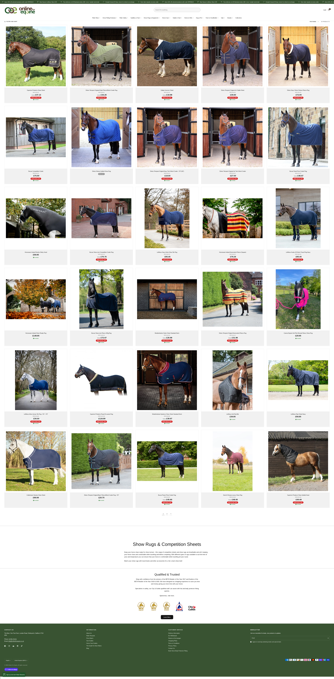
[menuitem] (96, 18)
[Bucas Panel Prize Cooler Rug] (298, 137)
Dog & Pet (199, 18)
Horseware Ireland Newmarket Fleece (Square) (232, 252)
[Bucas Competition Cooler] (36, 137)
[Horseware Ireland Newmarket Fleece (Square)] (232, 218)
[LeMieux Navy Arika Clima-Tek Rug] (167, 218)
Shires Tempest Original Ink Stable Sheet (232, 90)
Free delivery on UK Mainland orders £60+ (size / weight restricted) (78, 2)
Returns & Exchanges (174, 638)
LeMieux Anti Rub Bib (232, 414)
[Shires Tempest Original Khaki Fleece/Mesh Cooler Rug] (101, 56)
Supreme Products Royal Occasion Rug (101, 414)
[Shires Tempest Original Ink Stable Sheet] (232, 56)
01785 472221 (13, 639)
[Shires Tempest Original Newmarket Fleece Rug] (232, 299)
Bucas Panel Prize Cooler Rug (298, 171)
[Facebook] (6, 646)
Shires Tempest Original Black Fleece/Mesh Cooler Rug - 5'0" (101, 495)
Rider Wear (95, 18)
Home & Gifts (188, 18)
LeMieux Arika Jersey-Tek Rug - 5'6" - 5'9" (36, 414)
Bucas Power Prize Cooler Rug (167, 495)
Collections (238, 18)
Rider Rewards (90, 635)
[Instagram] (10, 646)
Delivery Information (174, 633)
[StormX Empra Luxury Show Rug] (232, 461)
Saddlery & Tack (135, 18)
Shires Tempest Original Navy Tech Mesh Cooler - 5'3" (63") (167, 171)
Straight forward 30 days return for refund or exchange (116, 2)
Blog (87, 648)
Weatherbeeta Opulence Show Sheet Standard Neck (167, 414)
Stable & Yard (176, 18)
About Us (89, 633)
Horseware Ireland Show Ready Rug (35, 333)
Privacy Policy (172, 646)
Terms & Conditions (173, 643)
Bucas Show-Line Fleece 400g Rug (101, 333)
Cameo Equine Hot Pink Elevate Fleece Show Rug (298, 333)
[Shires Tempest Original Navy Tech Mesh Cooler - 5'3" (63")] (167, 137)
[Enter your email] (328, 638)
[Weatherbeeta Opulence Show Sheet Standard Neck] (167, 380)
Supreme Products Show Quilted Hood (298, 495)
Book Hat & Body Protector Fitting (177, 651)
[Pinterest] (19, 646)
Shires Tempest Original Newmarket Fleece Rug (232, 333)
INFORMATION (91, 629)
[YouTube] (15, 646)
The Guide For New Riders (94, 646)
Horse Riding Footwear (109, 18)
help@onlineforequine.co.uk (16, 641)
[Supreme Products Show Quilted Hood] (298, 461)
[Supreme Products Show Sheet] (36, 56)
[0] (328, 10)
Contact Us (171, 648)
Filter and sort (11, 21)
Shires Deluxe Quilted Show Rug (101, 171)
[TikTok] (23, 646)
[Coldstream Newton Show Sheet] (36, 461)
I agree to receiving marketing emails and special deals (266, 642)
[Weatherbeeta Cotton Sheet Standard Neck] (167, 299)
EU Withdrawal (172, 635)
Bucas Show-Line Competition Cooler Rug (101, 252)
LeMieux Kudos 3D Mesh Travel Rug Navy (298, 252)
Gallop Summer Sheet (167, 90)
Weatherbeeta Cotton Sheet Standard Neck (167, 333)
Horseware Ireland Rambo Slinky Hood (36, 252)
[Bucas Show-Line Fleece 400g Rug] (101, 299)
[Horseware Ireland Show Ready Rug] (36, 299)
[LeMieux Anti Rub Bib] (232, 380)
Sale (222, 18)
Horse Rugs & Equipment (151, 18)
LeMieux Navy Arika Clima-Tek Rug (167, 252)
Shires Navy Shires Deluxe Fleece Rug (298, 90)
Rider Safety (123, 18)
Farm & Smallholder (211, 18)
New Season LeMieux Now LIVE (45, 2)
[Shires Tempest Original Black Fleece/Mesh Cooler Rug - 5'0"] (101, 461)
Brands (229, 18)
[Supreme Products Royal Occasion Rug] (101, 380)
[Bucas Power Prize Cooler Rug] (167, 461)
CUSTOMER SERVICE (175, 629)
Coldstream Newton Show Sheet (36, 495)
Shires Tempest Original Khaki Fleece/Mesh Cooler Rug (101, 90)
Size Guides (89, 640)
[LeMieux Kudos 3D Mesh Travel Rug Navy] (298, 218)
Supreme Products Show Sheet (36, 90)
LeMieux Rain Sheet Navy (298, 414)
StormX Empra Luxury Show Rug (232, 495)
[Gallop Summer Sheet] (167, 56)
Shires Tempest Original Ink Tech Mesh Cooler (232, 171)
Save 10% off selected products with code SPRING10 (176, 2)
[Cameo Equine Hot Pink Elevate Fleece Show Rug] (298, 299)
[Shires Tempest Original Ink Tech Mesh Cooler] (232, 137)
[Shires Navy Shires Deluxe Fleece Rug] (298, 56)
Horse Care (165, 18)
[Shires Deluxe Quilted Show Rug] (101, 137)
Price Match (89, 638)
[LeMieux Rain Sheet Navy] (298, 380)
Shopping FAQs (172, 640)
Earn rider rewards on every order (146, 2)
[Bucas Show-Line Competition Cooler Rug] (101, 218)
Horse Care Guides (91, 643)
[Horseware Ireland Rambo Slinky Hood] (36, 218)
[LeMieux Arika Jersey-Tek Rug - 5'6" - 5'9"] (36, 380)
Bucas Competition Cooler (35, 171)
